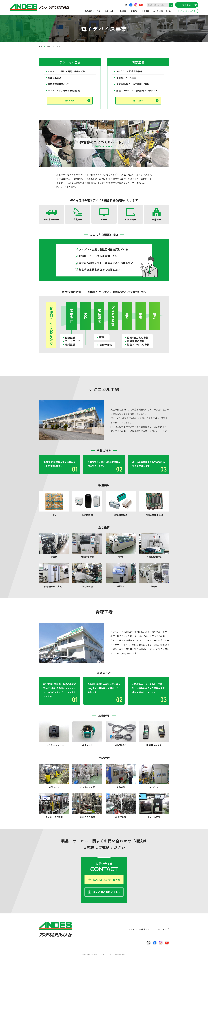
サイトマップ (162, 929)
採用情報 (186, 4)
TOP (40, 46)
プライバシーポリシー (139, 929)
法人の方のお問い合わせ (107, 892)
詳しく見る (70, 100)
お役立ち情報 (158, 11)
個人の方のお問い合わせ (106, 879)
